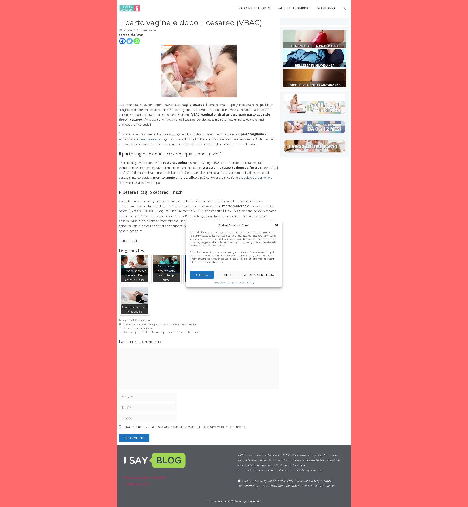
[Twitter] (129, 41)
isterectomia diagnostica (138, 324)
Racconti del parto (254, 8)
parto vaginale (171, 324)
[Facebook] (122, 41)
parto (157, 324)
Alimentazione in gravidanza (314, 46)
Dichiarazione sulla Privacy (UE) (145, 477)
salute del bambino (257, 177)
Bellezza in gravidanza (315, 65)
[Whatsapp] (136, 41)
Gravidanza (326, 8)
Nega (227, 275)
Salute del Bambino (294, 8)
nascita (192, 144)
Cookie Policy (220, 282)
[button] (276, 225)
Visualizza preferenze (260, 275)
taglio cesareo (149, 139)
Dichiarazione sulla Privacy (241, 282)
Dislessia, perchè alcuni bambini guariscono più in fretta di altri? (161, 332)
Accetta (202, 275)
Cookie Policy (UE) (136, 484)
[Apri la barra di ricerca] (344, 8)
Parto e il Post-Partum (136, 320)
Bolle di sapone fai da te (138, 328)
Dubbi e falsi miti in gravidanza (315, 84)
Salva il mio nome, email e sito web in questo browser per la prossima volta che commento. (184, 427)
